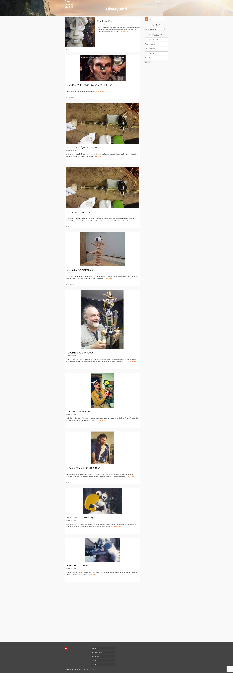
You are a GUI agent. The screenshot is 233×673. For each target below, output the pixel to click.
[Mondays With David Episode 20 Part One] (102, 68)
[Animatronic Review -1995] (102, 501)
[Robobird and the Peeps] (102, 319)
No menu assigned (160, 1)
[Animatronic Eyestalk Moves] (102, 123)
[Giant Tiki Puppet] (80, 32)
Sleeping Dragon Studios (70, 4)
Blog (69, 49)
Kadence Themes (92, 669)
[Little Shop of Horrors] (102, 390)
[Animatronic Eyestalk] (102, 188)
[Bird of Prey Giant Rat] (102, 550)
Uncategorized (71, 97)
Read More (124, 31)
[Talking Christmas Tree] (102, 602)
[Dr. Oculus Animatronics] (102, 249)
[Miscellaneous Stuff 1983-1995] (102, 448)
